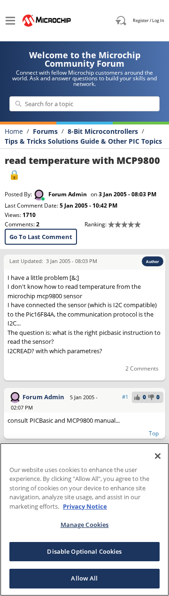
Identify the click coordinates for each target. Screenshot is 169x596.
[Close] (157, 456)
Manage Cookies (85, 524)
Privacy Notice (85, 506)
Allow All (84, 578)
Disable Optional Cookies (84, 551)
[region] (84, 519)
